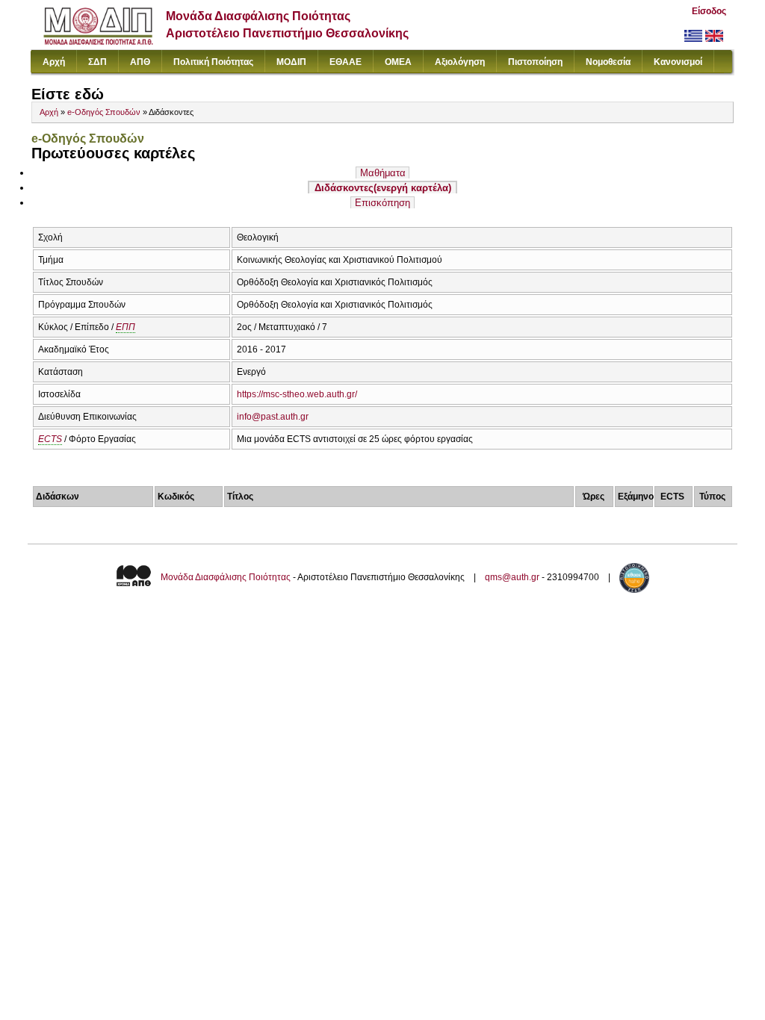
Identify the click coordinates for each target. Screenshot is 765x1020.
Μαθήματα (383, 172)
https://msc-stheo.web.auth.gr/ (297, 394)
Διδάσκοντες (383, 187)
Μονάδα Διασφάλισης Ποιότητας (226, 577)
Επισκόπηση (382, 202)
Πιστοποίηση (535, 62)
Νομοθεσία (608, 62)
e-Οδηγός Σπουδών (103, 112)
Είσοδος (709, 11)
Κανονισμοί (678, 62)
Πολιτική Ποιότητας (213, 62)
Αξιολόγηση (460, 62)
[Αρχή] (98, 41)
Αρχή (54, 62)
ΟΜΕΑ (398, 62)
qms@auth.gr (512, 577)
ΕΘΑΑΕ (345, 62)
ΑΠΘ (140, 62)
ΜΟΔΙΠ (291, 62)
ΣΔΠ (97, 62)
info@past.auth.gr (273, 416)
